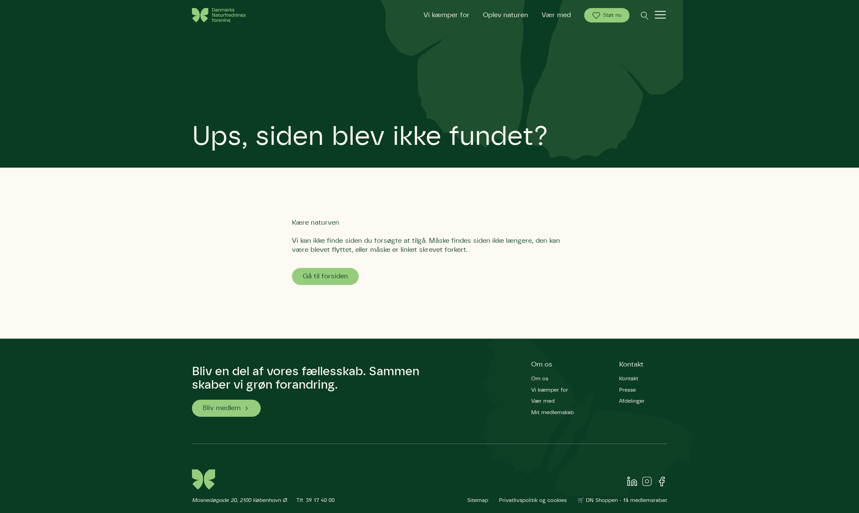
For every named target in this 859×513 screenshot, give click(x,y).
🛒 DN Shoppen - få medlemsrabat (622, 500)
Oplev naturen (505, 15)
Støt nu (612, 15)
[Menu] (660, 15)
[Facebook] (661, 483)
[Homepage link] (219, 15)
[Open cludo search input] (644, 15)
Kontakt (631, 364)
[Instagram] (647, 483)
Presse (627, 390)
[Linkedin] (632, 483)
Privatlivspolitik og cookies (533, 500)
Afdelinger (632, 401)
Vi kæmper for (446, 15)
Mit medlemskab (552, 412)
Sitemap (477, 500)
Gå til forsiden (325, 276)
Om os (541, 364)
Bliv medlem (222, 408)
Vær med (556, 15)
